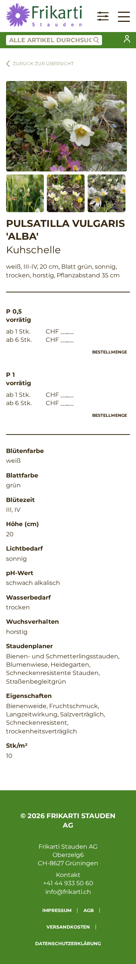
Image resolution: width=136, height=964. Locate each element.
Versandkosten (68, 927)
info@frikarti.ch (68, 891)
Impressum (56, 910)
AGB (88, 910)
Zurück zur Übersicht (43, 63)
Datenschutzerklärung (68, 943)
